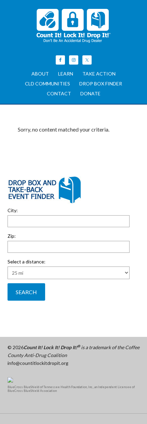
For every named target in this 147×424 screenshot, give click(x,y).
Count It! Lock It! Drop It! (74, 26)
